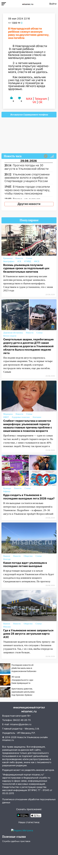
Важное (6, 556)
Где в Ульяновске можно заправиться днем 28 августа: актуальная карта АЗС (28, 634)
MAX (29, 99)
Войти (53, 3)
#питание (37, 417)
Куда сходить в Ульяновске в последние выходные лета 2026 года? (29, 496)
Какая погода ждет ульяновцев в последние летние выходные (25, 564)
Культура (7, 488)
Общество (28, 556)
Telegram (41, 99)
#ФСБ (36, 261)
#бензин (7, 627)
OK (40, 102)
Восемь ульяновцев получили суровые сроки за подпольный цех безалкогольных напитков (26, 268)
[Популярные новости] (52, 156)
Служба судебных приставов (16, 841)
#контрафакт (8, 261)
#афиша (6, 491)
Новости (19, 258)
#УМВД (27, 261)
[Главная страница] (27, 3)
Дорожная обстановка (13, 333)
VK (34, 102)
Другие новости (29, 204)
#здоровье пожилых (21, 417)
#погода (6, 559)
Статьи (29, 258)
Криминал (7, 258)
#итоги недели (9, 336)
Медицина (8, 414)
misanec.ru (8, 740)
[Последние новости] (45, 156)
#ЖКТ (6, 417)
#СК (19, 261)
